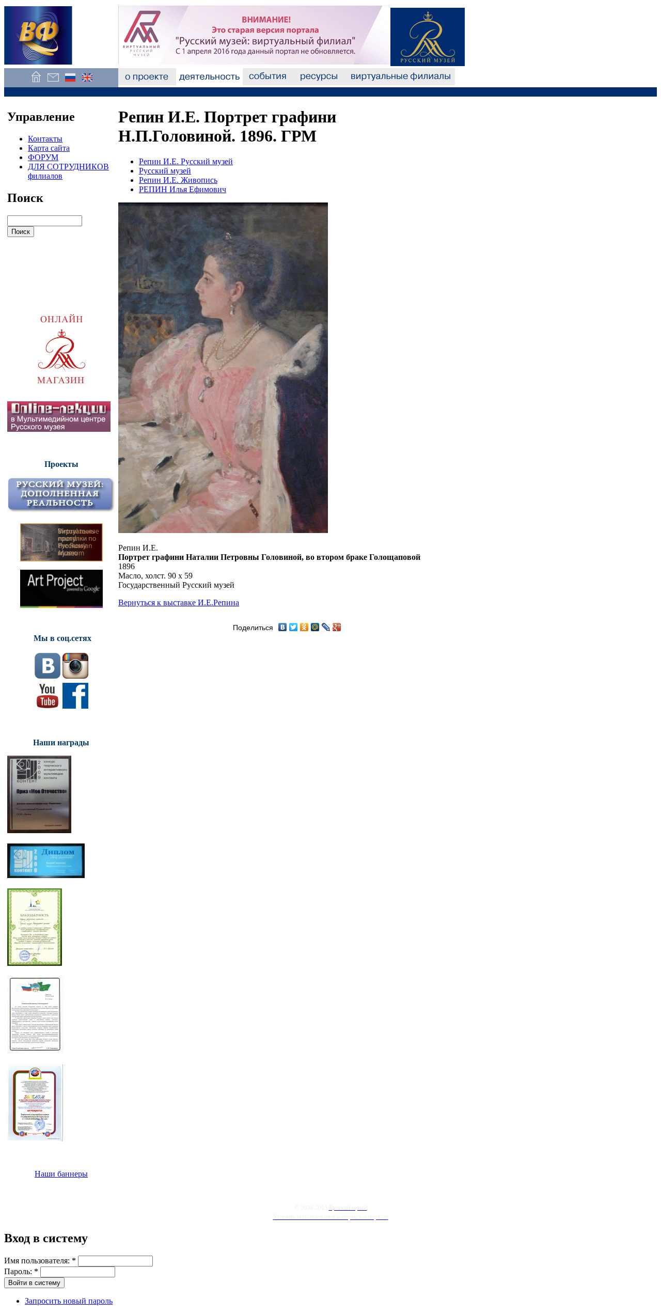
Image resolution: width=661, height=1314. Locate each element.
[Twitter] (293, 627)
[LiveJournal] (326, 627)
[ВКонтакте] (282, 627)
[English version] (87, 82)
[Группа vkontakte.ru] (47, 675)
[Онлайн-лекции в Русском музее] (59, 429)
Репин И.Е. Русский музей (186, 161)
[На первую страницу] (35, 82)
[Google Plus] (337, 627)
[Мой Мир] (315, 627)
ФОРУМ (43, 157)
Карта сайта (49, 148)
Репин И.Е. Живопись (178, 180)
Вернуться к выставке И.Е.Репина (178, 602)
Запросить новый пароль (69, 1300)
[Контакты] (52, 82)
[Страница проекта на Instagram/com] (75, 675)
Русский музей (165, 170)
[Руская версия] (69, 82)
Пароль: (21, 1271)
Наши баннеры (61, 1173)
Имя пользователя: (40, 1260)
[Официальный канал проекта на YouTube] (47, 705)
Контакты (45, 138)
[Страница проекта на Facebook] (75, 705)
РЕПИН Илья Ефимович (182, 189)
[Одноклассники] (304, 627)
